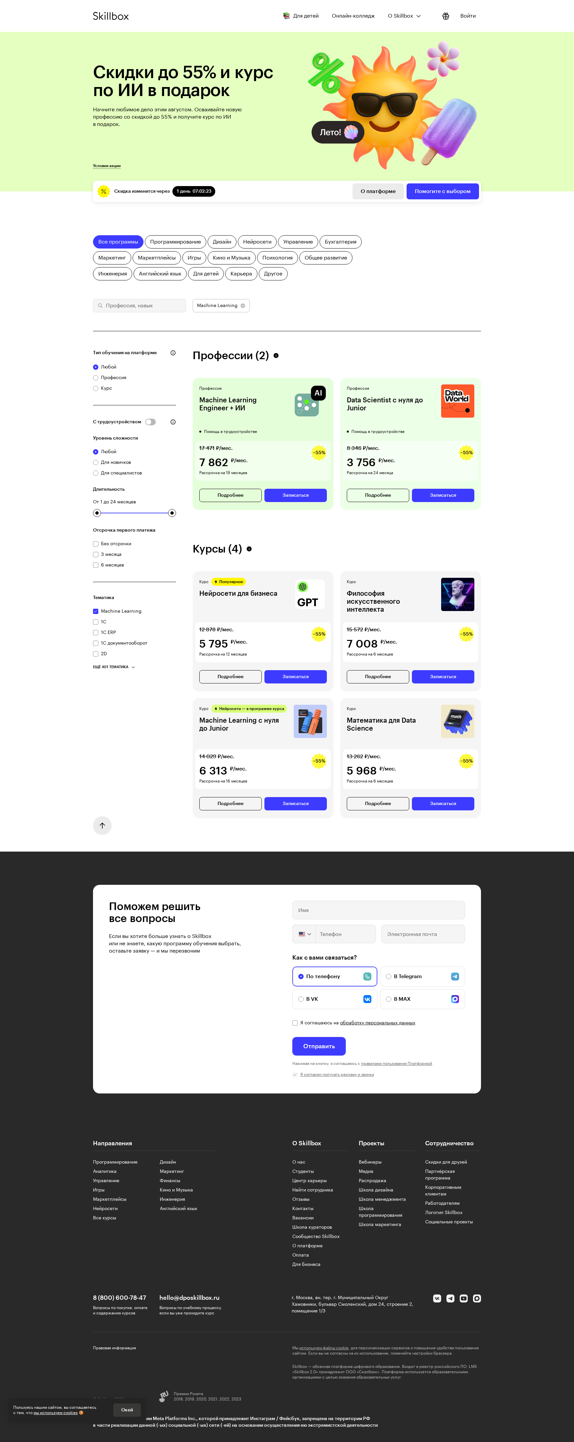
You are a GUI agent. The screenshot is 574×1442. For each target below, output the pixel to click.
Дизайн (168, 1162)
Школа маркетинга (380, 1224)
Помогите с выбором (443, 191)
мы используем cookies (56, 1413)
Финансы (170, 1181)
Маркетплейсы (110, 1199)
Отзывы (301, 1199)
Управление (106, 1181)
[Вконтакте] (437, 1298)
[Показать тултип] (173, 353)
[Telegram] (450, 1298)
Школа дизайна (376, 1190)
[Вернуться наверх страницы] (102, 825)
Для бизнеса (306, 1264)
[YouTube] (464, 1298)
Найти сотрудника (312, 1190)
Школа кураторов (312, 1227)
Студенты (303, 1171)
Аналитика (105, 1171)
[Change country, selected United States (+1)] (304, 934)
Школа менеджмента (382, 1199)
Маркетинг (172, 1171)
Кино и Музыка (176, 1190)
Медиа (366, 1171)
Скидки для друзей (446, 1162)
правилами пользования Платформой (396, 1064)
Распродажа (372, 1181)
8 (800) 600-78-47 (119, 1298)
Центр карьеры (309, 1181)
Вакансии (303, 1218)
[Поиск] (99, 305)
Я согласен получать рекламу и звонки (337, 1075)
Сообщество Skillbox (316, 1236)
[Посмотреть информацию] (445, 16)
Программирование (115, 1162)
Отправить (319, 1046)
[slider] (97, 513)
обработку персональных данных (377, 1023)
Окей (127, 1410)
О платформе (378, 191)
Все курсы (104, 1218)
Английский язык (178, 1208)
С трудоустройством (117, 422)
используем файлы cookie (323, 1348)
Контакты (303, 1208)
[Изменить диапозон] (97, 513)
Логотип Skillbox (444, 1212)
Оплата (300, 1255)
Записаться (296, 495)
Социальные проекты (449, 1222)
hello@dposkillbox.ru (189, 1298)
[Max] (477, 1298)
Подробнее (230, 495)
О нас (298, 1162)
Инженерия (172, 1199)
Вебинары (370, 1162)
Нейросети (105, 1208)
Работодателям (442, 1203)
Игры (99, 1190)
